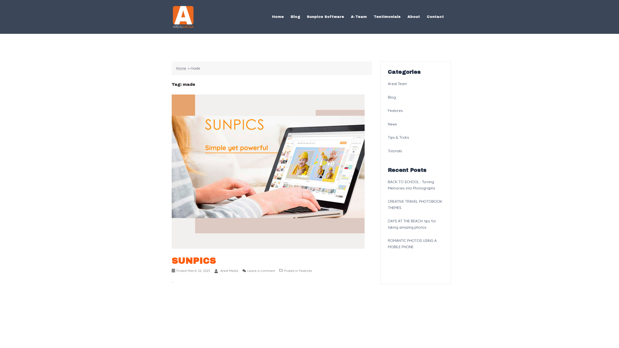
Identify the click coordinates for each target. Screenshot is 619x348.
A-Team (359, 17)
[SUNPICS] (268, 171)
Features (305, 271)
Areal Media (229, 271)
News (392, 124)
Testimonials (387, 17)
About (413, 17)
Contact (435, 17)
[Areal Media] (183, 16)
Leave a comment (261, 271)
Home (278, 17)
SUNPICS (194, 261)
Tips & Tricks (398, 137)
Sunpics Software (325, 17)
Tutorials (395, 151)
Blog (295, 17)
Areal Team (397, 83)
